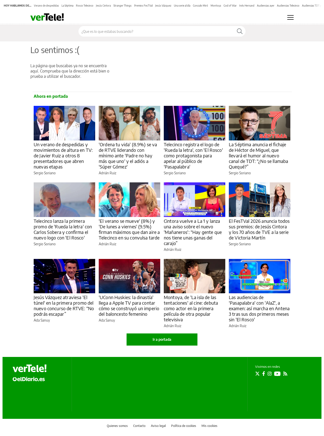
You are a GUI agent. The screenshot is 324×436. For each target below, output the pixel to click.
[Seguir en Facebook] (263, 373)
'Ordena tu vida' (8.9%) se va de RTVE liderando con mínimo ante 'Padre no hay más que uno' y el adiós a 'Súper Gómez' (128, 155)
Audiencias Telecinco (288, 5)
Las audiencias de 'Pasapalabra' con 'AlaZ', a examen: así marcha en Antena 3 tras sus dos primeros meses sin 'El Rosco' (259, 308)
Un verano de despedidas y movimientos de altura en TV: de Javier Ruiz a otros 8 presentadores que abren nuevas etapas (63, 155)
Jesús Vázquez (163, 5)
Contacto (139, 426)
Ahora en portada (51, 96)
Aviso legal (158, 426)
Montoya (216, 5)
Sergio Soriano (45, 173)
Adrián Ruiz (107, 173)
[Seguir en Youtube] (277, 373)
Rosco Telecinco (84, 5)
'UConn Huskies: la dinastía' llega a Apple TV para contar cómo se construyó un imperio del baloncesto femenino (129, 305)
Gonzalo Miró (200, 5)
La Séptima (67, 5)
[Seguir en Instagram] (270, 373)
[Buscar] (240, 31)
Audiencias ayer (265, 5)
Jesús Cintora (103, 5)
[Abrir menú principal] (290, 17)
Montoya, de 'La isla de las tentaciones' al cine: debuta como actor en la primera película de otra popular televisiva (191, 308)
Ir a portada (162, 339)
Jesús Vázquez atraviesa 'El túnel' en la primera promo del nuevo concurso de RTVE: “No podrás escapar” (64, 305)
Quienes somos (117, 426)
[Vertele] (30, 368)
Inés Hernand (246, 5)
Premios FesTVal (143, 5)
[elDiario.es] (29, 379)
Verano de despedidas (46, 5)
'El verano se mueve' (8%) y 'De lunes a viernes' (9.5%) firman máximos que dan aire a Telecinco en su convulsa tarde (129, 229)
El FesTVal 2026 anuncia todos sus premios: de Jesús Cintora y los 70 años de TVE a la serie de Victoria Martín (259, 229)
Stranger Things (122, 5)
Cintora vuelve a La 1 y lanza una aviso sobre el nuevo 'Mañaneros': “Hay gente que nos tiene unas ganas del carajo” (193, 232)
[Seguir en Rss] (285, 373)
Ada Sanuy (42, 320)
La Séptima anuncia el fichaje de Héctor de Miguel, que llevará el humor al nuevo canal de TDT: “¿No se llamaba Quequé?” (258, 155)
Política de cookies (183, 426)
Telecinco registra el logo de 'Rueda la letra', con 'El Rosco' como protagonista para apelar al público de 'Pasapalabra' (193, 155)
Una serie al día (182, 5)
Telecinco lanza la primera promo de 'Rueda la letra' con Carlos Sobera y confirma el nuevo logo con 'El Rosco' (63, 229)
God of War (230, 5)
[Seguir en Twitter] (257, 373)
